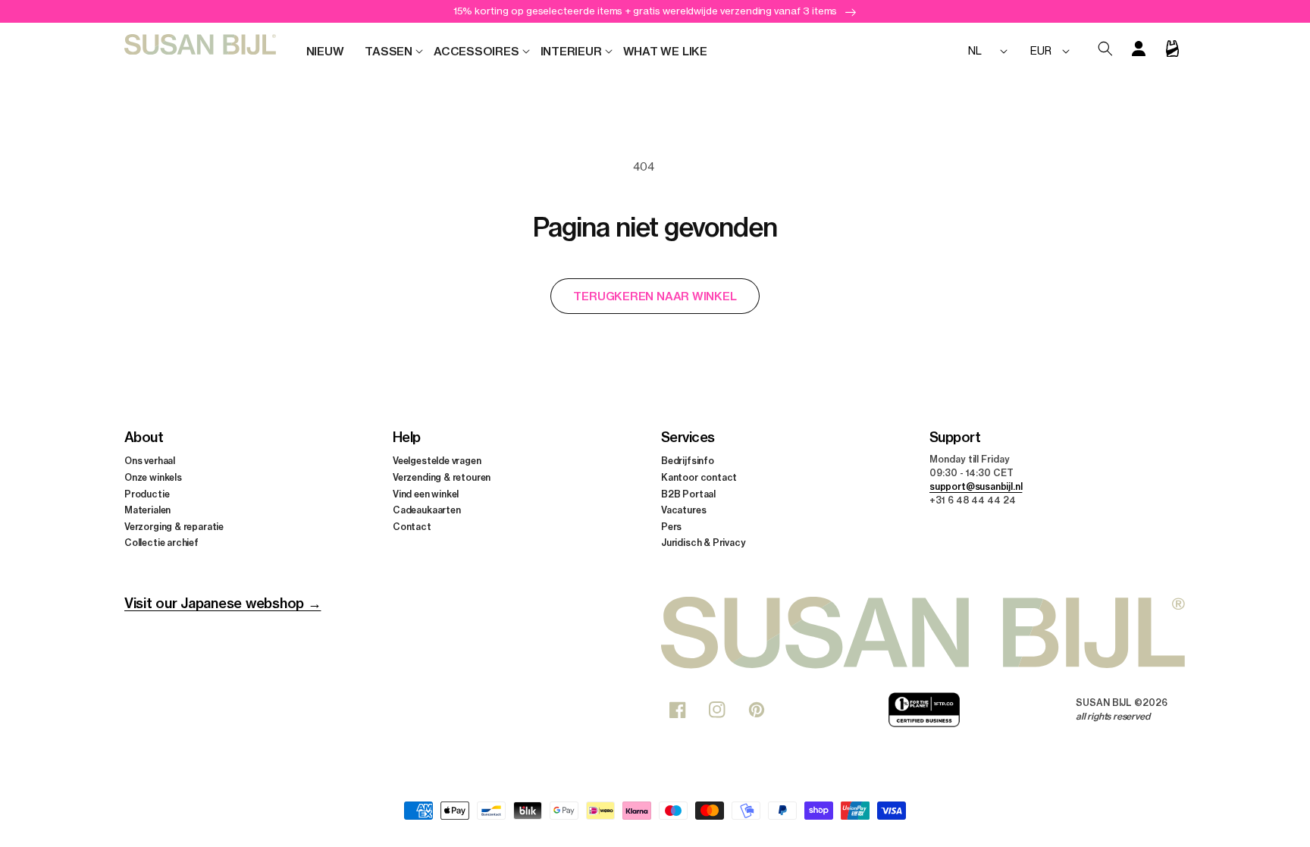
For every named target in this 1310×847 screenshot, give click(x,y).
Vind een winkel (426, 494)
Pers (671, 526)
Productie (146, 494)
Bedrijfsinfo (687, 460)
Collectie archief (161, 542)
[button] (388, 51)
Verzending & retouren (441, 477)
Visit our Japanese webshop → (222, 603)
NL (975, 50)
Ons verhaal (149, 460)
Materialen (147, 510)
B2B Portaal (688, 494)
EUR (1040, 50)
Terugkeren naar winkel (654, 296)
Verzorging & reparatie (174, 526)
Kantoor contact (699, 477)
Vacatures (683, 510)
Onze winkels (153, 477)
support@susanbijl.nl (975, 486)
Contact (412, 526)
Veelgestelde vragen (437, 460)
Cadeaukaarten (427, 510)
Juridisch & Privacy (703, 542)
